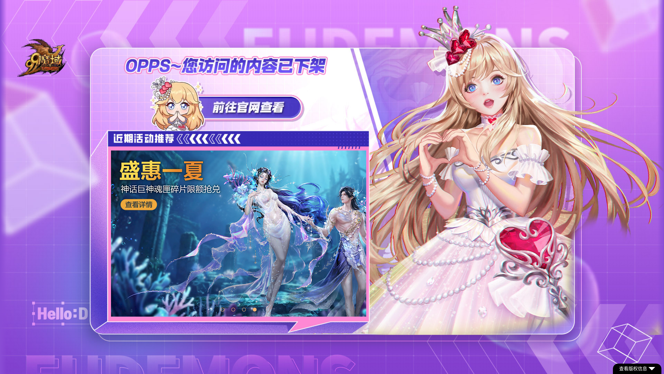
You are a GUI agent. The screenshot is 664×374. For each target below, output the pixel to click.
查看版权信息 (633, 368)
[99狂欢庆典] (238, 233)
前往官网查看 (227, 103)
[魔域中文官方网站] (42, 74)
